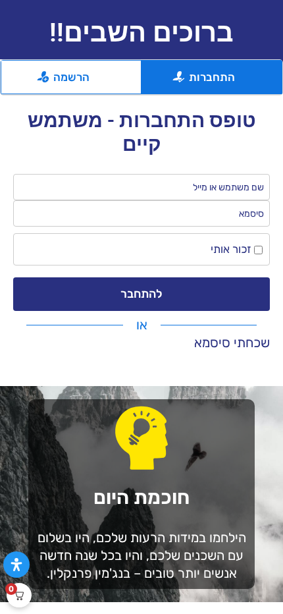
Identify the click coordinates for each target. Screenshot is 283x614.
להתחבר (141, 294)
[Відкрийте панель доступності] (16, 564)
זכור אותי (232, 249)
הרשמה (71, 77)
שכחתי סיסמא (232, 342)
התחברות (212, 77)
